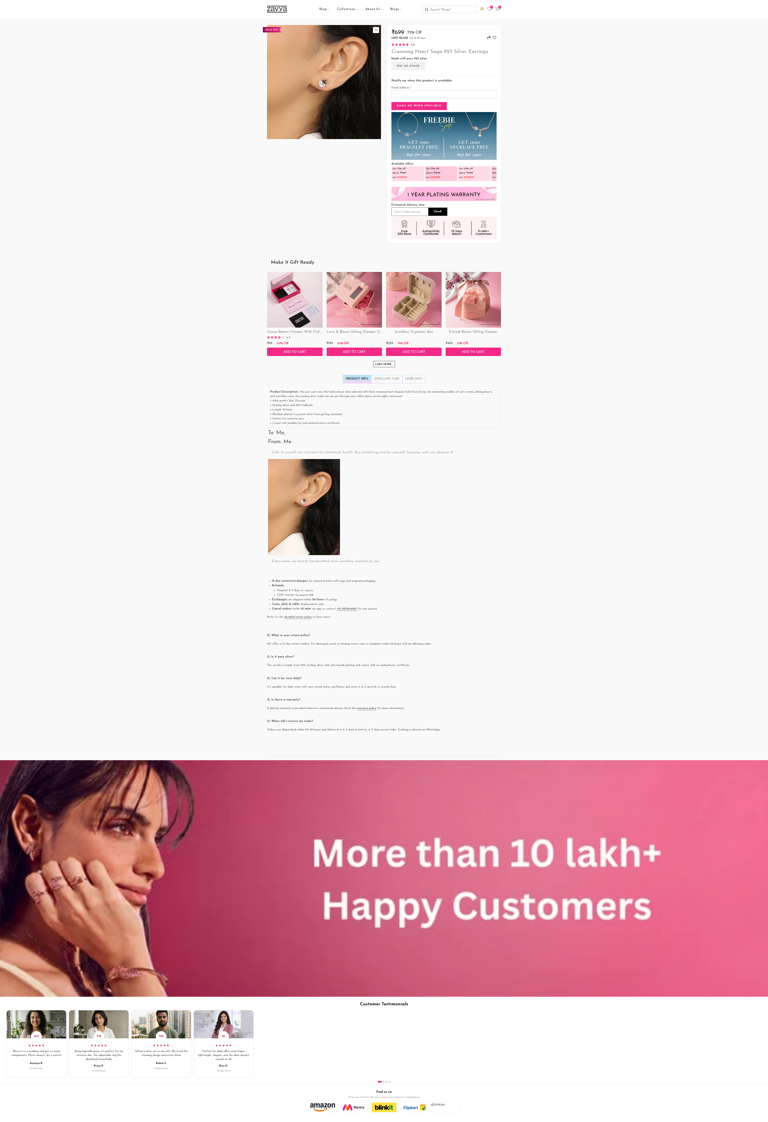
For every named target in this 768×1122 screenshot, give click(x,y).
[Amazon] (322, 1107)
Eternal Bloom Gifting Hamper (473, 332)
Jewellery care (386, 378)
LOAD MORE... (384, 364)
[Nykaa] (445, 1107)
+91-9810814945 (347, 608)
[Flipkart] (414, 1107)
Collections (346, 9)
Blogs (394, 9)
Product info (357, 378)
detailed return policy (298, 617)
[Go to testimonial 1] (380, 1082)
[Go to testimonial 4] (389, 1082)
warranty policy (366, 708)
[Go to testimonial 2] (384, 1082)
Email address (401, 87)
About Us (372, 9)
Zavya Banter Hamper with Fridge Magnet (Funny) (309, 332)
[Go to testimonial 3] (386, 1082)
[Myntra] (353, 1107)
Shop (323, 9)
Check (438, 211)
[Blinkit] (384, 1107)
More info (413, 378)
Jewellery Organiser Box (413, 332)
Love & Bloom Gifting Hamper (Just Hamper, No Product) (374, 332)
